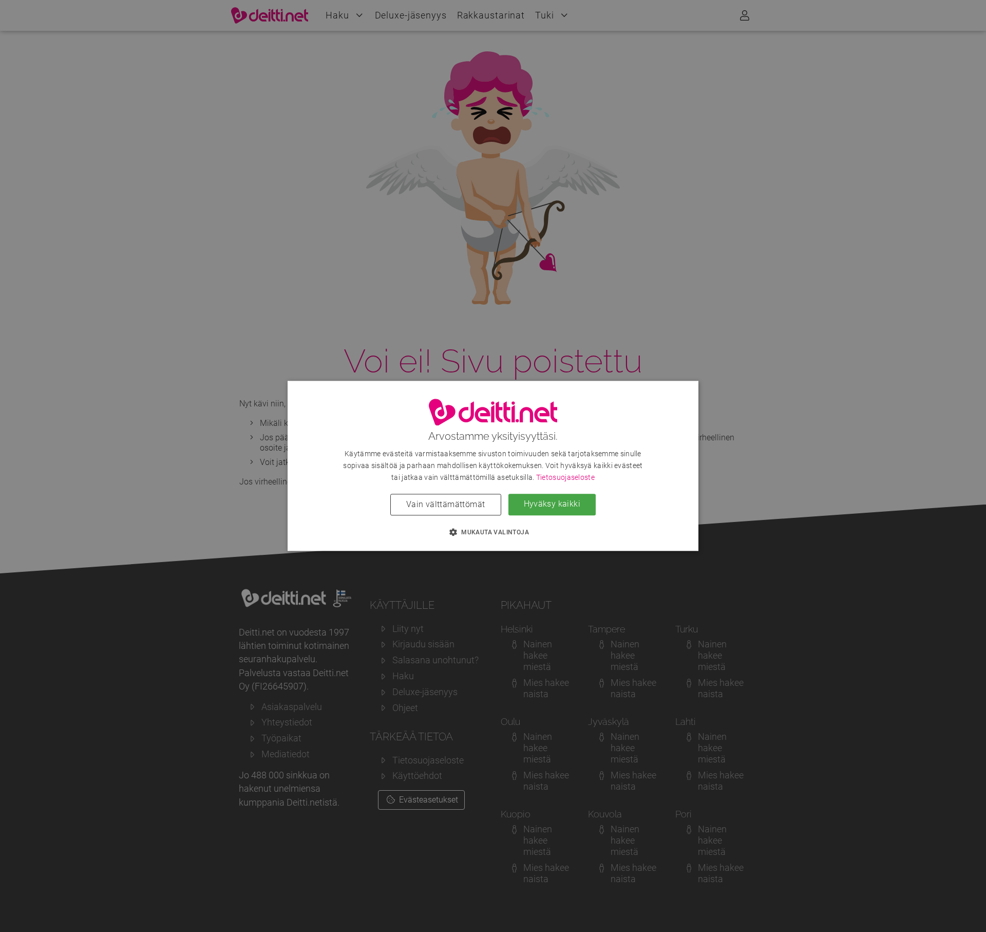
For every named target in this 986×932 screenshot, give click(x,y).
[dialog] (493, 466)
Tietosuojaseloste (565, 478)
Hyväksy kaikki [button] (552, 504)
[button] (493, 532)
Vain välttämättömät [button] (445, 505)
